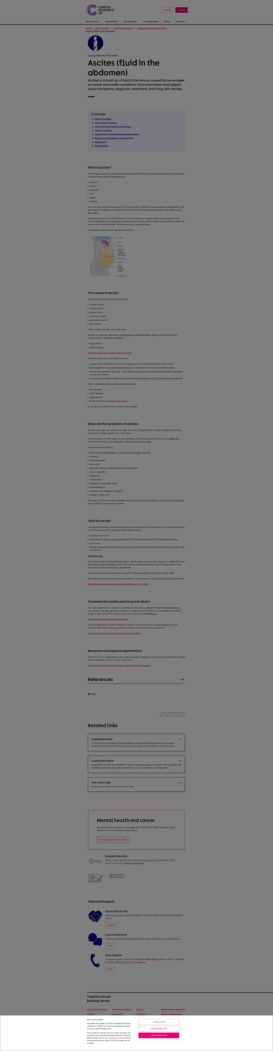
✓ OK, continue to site (158, 1035)
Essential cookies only (159, 1029)
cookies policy (113, 1038)
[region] (136, 1033)
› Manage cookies (158, 1022)
